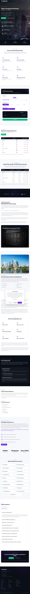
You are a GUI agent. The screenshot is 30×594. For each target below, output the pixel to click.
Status (17, 584)
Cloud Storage (10, 581)
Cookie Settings (18, 585)
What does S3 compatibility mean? (7, 512)
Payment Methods (3, 588)
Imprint (2, 584)
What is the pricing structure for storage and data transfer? (10, 530)
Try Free (4, 134)
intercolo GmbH (6, 592)
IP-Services (10, 587)
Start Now (15, 119)
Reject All (15, 302)
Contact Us (4, 444)
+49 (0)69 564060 (4, 575)
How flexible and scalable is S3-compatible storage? (9, 533)
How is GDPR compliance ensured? (7, 525)
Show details (15, 299)
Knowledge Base (18, 581)
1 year (12, 104)
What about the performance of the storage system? (9, 536)
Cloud (9, 584)
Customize (10, 302)
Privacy (2, 587)
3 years (24, 104)
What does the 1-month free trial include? (8, 522)
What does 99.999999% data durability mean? (8, 519)
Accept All (20, 302)
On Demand (5, 104)
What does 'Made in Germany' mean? (7, 539)
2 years (18, 104)
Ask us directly (5, 508)
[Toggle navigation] (28, 1)
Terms (2, 585)
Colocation (10, 585)
